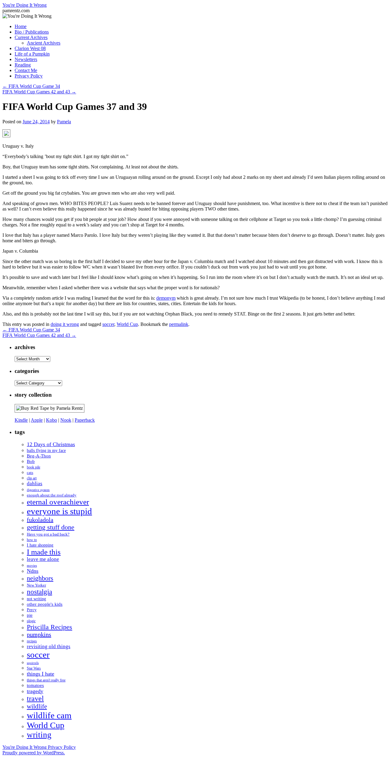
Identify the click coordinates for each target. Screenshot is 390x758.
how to (32, 540)
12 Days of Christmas (51, 444)
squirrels (33, 663)
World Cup (127, 324)
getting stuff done (50, 527)
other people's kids (44, 604)
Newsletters (26, 59)
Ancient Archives (43, 42)
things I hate (40, 674)
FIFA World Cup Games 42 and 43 (39, 91)
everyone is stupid (59, 511)
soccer (108, 324)
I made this (44, 552)
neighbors (40, 578)
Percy (32, 609)
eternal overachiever (58, 502)
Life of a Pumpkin (32, 53)
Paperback (85, 420)
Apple (37, 420)
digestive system (38, 490)
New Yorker (36, 585)
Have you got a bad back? (48, 534)
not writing (36, 598)
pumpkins (39, 634)
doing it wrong (65, 324)
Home (21, 26)
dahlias (34, 483)
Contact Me (26, 70)
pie (30, 615)
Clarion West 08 (30, 48)
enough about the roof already (51, 495)
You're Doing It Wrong (24, 5)
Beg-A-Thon (39, 455)
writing (39, 734)
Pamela (64, 121)
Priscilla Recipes (49, 627)
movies (32, 565)
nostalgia (39, 592)
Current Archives (31, 37)
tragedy (35, 691)
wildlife (37, 706)
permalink (178, 324)
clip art (32, 478)
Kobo (51, 420)
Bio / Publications (32, 31)
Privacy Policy (29, 75)
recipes (32, 641)
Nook (65, 420)
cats (30, 472)
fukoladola (40, 519)
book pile (33, 467)
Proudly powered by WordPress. (33, 752)
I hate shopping (40, 545)
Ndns (32, 571)
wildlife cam (49, 715)
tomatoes (35, 685)
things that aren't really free (46, 680)
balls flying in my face (46, 450)
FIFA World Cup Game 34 (31, 86)
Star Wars (34, 668)
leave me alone (43, 559)
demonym (166, 298)
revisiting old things (48, 646)
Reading (23, 64)
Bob (31, 461)
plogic (31, 621)
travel (35, 698)
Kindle (21, 420)
